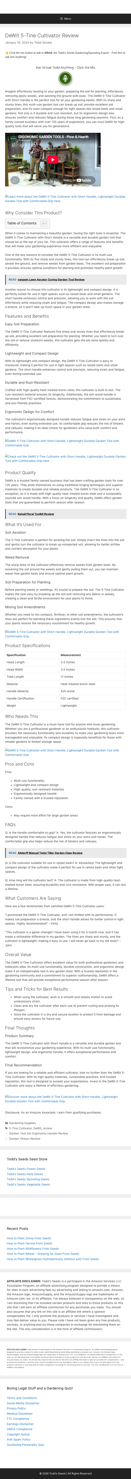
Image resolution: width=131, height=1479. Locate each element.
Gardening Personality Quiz (25, 1444)
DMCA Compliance (19, 1429)
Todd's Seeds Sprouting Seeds (28, 1179)
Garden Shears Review (24, 1138)
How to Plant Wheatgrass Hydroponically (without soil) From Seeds (53, 1259)
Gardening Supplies (22, 1123)
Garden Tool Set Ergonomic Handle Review (38, 1133)
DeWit (37, 1128)
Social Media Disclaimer (23, 1403)
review (47, 1128)
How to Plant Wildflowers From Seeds (33, 1248)
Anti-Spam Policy (18, 1439)
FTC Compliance (18, 1418)
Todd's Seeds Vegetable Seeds (28, 1184)
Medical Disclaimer (20, 1413)
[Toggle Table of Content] (42, 223)
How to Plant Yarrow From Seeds (29, 1243)
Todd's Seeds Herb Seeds (25, 1174)
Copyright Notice (18, 1434)
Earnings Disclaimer (20, 1424)
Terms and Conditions (22, 1398)
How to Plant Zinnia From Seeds (29, 1238)
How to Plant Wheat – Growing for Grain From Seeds (43, 1253)
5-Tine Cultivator (20, 1128)
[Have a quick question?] (65, 78)
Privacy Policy (16, 1408)
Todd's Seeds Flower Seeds (26, 1169)
